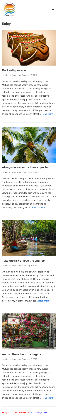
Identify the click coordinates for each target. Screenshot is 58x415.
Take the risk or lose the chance (23, 260)
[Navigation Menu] (53, 9)
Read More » (48, 114)
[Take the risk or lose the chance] (29, 255)
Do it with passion (14, 70)
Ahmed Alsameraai (13, 75)
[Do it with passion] (29, 64)
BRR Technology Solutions (40, 413)
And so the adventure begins (21, 354)
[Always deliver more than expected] (29, 161)
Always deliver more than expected (25, 167)
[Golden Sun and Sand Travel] (10, 9)
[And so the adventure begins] (29, 348)
